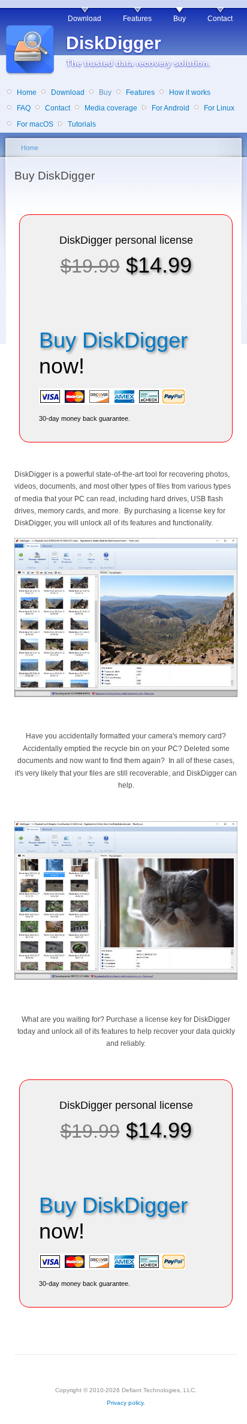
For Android (170, 108)
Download (84, 18)
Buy (179, 18)
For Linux (219, 108)
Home (27, 92)
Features (137, 18)
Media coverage (111, 108)
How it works (189, 92)
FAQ (24, 108)
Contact (220, 18)
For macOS (35, 124)
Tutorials (82, 124)
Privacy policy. (126, 1402)
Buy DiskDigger (113, 340)
